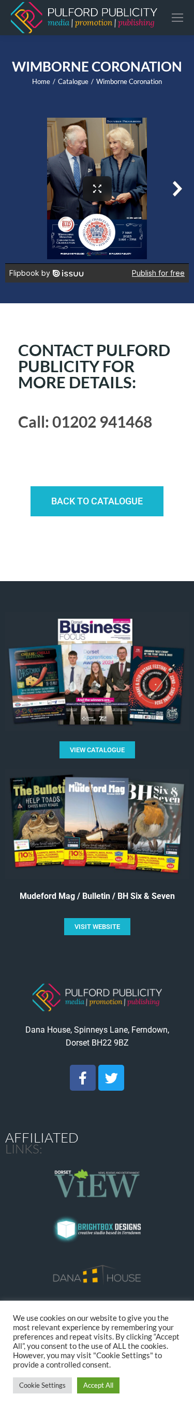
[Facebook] (83, 1078)
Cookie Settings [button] (42, 1385)
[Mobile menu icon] (177, 17)
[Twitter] (111, 1078)
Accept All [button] (98, 1385)
